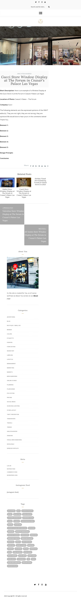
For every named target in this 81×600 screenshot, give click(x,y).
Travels (9, 423)
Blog (8, 321)
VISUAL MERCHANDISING (14, 440)
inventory (11, 531)
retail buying (27, 552)
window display (27, 562)
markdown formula (13, 538)
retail (9, 552)
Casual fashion (27, 514)
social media (22, 555)
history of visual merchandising (17, 528)
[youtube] (45, 2)
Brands (9, 330)
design (10, 521)
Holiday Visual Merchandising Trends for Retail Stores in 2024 (40, 182)
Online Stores (12, 380)
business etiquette (27, 511)
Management (11, 363)
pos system (18, 548)
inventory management (22, 531)
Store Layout (11, 410)
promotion (33, 548)
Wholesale (10, 444)
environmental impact (28, 521)
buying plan (17, 514)
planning (10, 548)
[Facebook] (38, 2)
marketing (11, 542)
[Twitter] (35, 2)
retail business (17, 552)
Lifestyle (10, 359)
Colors (9, 334)
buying (10, 514)
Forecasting (11, 346)
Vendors (10, 435)
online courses (21, 545)
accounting (11, 511)
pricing (26, 548)
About (35, 296)
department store (28, 517)
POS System (10, 393)
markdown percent (27, 538)
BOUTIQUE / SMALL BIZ (14, 325)
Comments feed (12, 472)
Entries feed (11, 469)
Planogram (11, 389)
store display (32, 555)
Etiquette (10, 338)
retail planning (12, 555)
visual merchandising (14, 562)
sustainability (21, 559)
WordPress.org (12, 475)
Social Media (11, 402)
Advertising (11, 317)
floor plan (18, 524)
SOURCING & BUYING (13, 406)
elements (16, 521)
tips (28, 559)
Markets (10, 372)
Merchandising (12, 376)
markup (18, 542)
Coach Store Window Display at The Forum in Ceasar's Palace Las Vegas (24, 193)
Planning (10, 385)
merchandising (27, 542)
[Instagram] (41, 2)
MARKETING (10, 368)
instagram (31, 528)
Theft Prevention (13, 414)
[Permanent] (7, 187)
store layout (11, 559)
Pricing (9, 397)
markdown (34, 535)
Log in (9, 466)
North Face (11, 545)
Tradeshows (11, 419)
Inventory (10, 351)
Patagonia (31, 545)
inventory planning (13, 535)
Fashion (9, 342)
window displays (12, 566)
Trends (9, 427)
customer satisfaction (14, 517)
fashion (10, 524)
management (24, 535)
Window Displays (13, 448)
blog (18, 511)
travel (33, 559)
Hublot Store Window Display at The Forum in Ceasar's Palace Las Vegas (7, 193)
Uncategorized (24, 74)
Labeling (10, 355)
